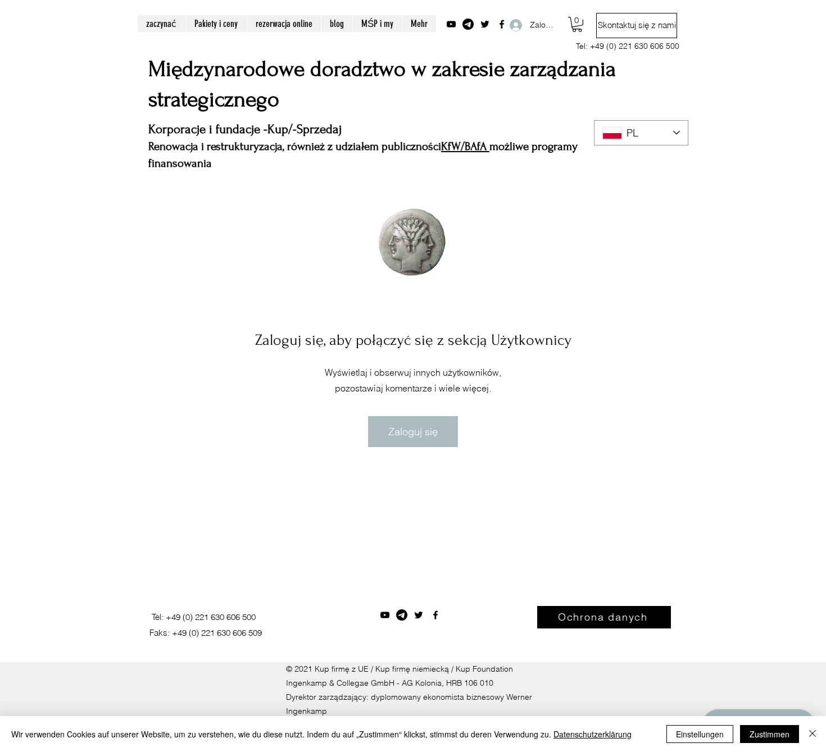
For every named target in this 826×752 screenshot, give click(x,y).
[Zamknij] (812, 734)
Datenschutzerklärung (592, 734)
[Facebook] (435, 615)
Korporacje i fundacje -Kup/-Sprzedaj (245, 129)
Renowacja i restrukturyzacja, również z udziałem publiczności (294, 146)
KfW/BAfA (465, 146)
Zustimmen (769, 734)
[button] (577, 24)
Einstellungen (700, 734)
